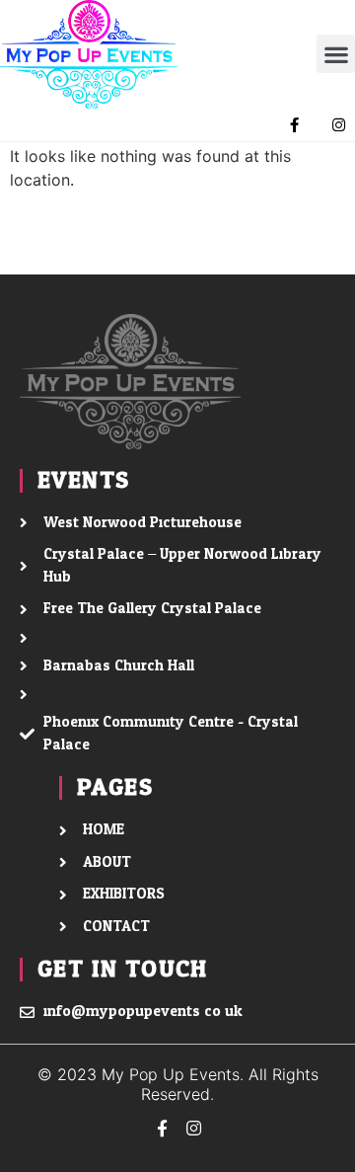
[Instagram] (338, 125)
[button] (336, 54)
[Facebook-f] (294, 125)
